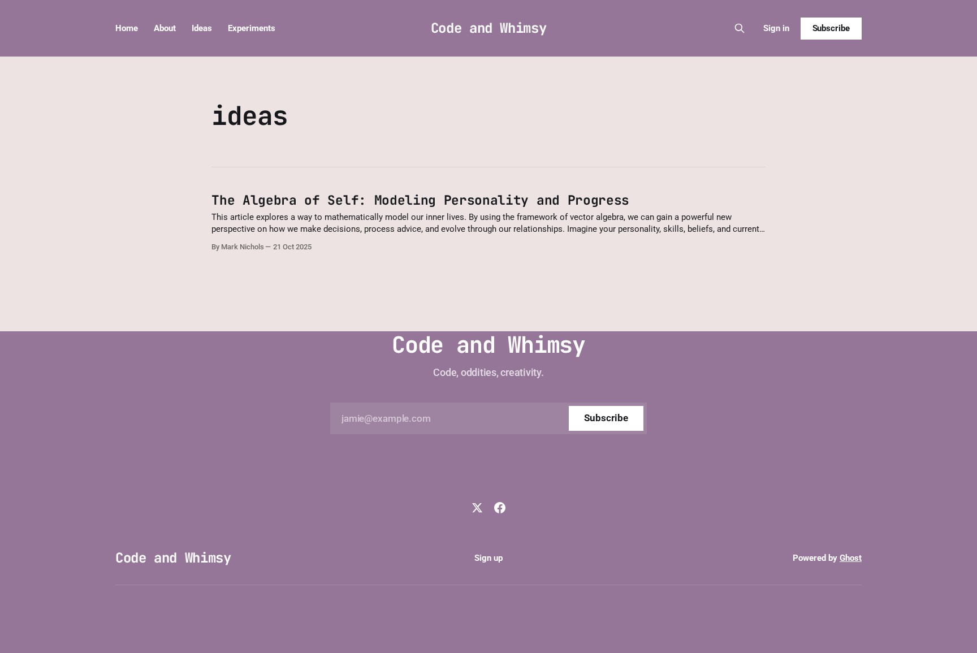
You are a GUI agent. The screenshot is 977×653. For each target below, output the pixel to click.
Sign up (488, 558)
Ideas (202, 28)
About (165, 28)
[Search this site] (739, 28)
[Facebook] (499, 507)
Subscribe (831, 28)
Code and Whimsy (489, 28)
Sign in (776, 28)
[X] (477, 507)
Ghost (851, 558)
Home (126, 28)
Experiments (251, 28)
